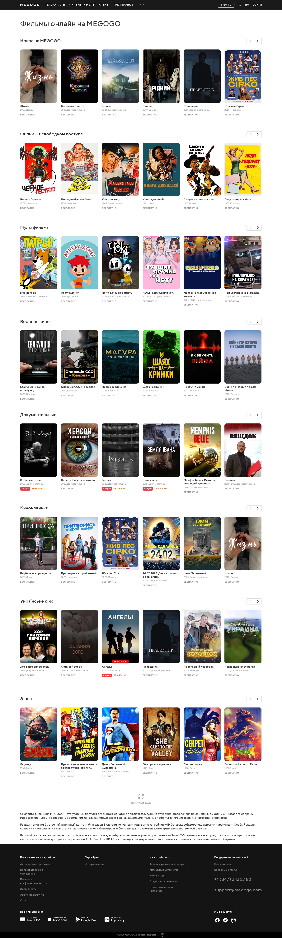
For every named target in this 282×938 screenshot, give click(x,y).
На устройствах (159, 857)
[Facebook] (217, 920)
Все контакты (222, 864)
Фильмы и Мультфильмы (89, 5)
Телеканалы (55, 5)
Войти (257, 5)
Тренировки (123, 5)
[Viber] (233, 920)
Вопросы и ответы (225, 870)
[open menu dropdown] (142, 5)
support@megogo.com (238, 890)
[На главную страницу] (29, 5)
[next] (258, 41)
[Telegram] (225, 920)
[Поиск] (240, 5)
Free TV (226, 5)
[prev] (250, 41)
